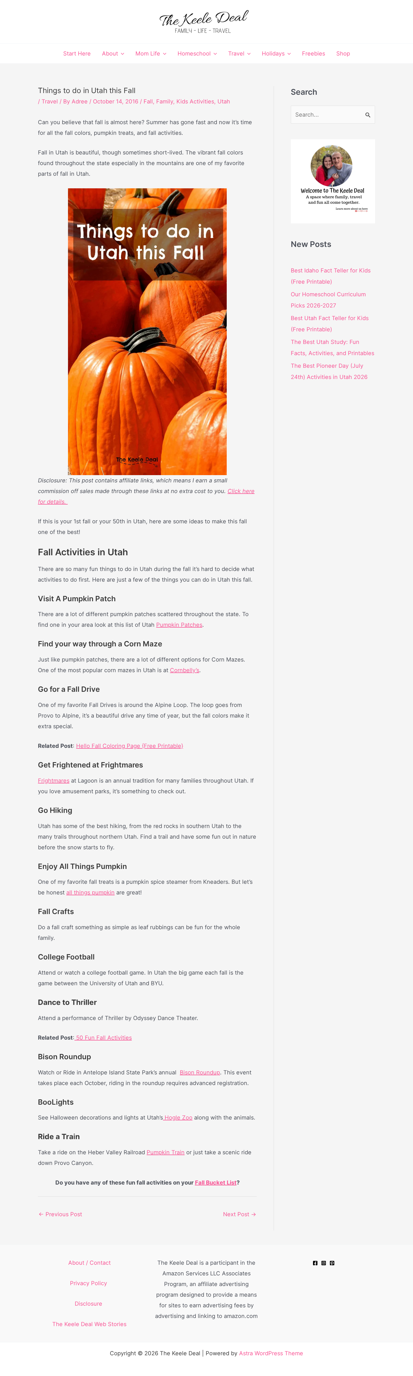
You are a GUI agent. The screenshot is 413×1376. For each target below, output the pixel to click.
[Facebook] (315, 1263)
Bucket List (221, 1182)
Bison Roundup (200, 1072)
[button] (121, 53)
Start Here (77, 53)
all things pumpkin (90, 892)
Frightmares (53, 780)
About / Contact (89, 1262)
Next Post (239, 1214)
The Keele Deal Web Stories (89, 1324)
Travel (236, 53)
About (110, 53)
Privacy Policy (89, 1283)
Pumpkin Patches (179, 624)
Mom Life (147, 53)
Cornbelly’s (184, 670)
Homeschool (194, 53)
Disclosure (89, 1303)
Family (164, 101)
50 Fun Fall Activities (103, 1037)
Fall (148, 101)
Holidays (273, 53)
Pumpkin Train (166, 1152)
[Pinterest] (332, 1263)
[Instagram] (323, 1263)
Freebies (313, 53)
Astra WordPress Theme (271, 1353)
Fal (199, 1182)
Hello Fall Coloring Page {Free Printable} (129, 746)
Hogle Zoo (177, 1117)
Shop (343, 53)
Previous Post (60, 1214)
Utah (223, 101)
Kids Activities (195, 101)
